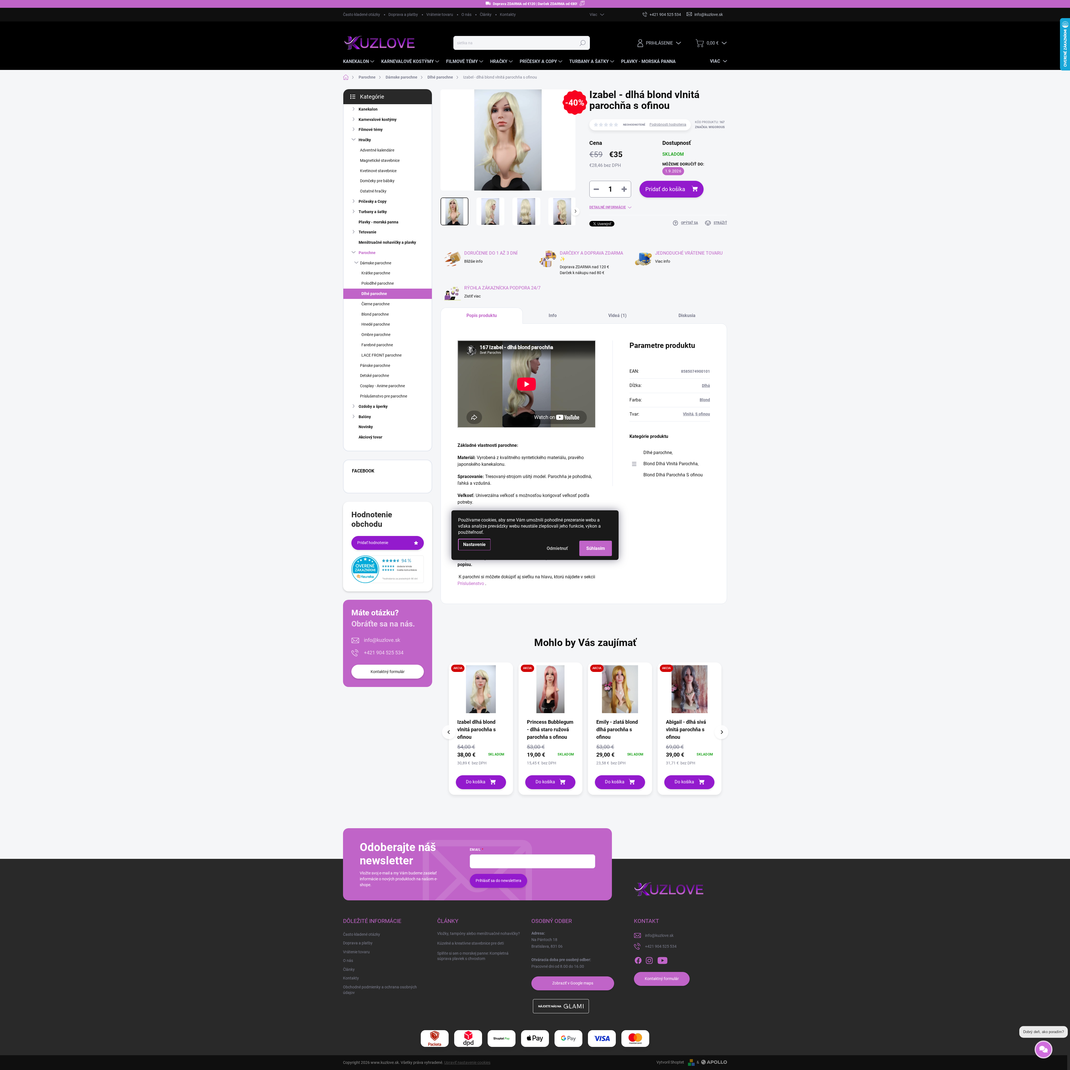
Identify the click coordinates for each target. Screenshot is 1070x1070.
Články (486, 14)
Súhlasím (595, 548)
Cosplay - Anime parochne (382, 386)
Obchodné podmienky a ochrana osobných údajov (380, 990)
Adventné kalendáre (377, 150)
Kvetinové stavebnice (378, 171)
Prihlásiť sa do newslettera (498, 880)
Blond (705, 400)
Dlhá (706, 385)
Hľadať (582, 43)
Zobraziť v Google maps (572, 983)
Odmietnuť (557, 548)
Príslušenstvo (471, 583)
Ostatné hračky (373, 191)
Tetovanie (367, 232)
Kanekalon (368, 109)
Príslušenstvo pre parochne (383, 396)
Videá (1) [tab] (617, 315)
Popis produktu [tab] (481, 315)
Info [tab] (553, 315)
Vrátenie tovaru (439, 14)
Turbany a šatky (373, 211)
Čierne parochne (375, 304)
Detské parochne (374, 375)
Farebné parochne (377, 345)
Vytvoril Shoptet (670, 1062)
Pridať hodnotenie (372, 542)
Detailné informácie (607, 207)
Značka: (710, 127)
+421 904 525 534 (383, 652)
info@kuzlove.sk (382, 640)
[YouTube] (662, 960)
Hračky (365, 140)
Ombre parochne (375, 334)
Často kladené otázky (361, 14)
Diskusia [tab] (687, 315)
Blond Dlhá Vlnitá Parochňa (670, 463)
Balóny (365, 417)
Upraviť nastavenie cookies (467, 1062)
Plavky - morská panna (378, 222)
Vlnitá (688, 414)
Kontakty (508, 14)
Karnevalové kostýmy (378, 119)
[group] (481, 728)
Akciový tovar (370, 437)
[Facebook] (638, 960)
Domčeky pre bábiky (377, 181)
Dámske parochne (375, 263)
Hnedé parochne (375, 324)
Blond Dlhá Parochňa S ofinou (673, 474)
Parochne (367, 252)
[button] (481, 754)
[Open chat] (1043, 1050)
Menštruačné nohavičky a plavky (387, 242)
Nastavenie (474, 544)
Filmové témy (371, 129)
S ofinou (702, 414)
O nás (466, 14)
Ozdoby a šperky (373, 406)
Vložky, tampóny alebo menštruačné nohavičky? (478, 933)
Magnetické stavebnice (380, 160)
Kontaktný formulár (388, 671)
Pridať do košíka (665, 189)
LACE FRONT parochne (381, 355)
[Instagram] (649, 960)
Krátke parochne (375, 273)
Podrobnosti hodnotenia (668, 124)
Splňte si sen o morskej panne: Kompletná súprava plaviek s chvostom (473, 956)
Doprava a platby (403, 14)
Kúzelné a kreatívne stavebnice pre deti (470, 943)
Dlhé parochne (374, 293)
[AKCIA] (481, 692)
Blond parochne (375, 314)
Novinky (366, 427)
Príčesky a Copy (372, 201)
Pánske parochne (375, 365)
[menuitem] (359, 61)
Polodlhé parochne (377, 283)
